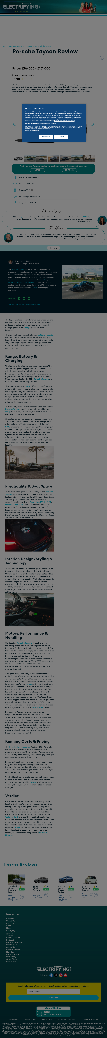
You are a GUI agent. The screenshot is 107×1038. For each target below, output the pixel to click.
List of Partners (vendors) (32, 130)
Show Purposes (46, 136)
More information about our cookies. (64, 120)
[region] (54, 123)
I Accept (61, 136)
